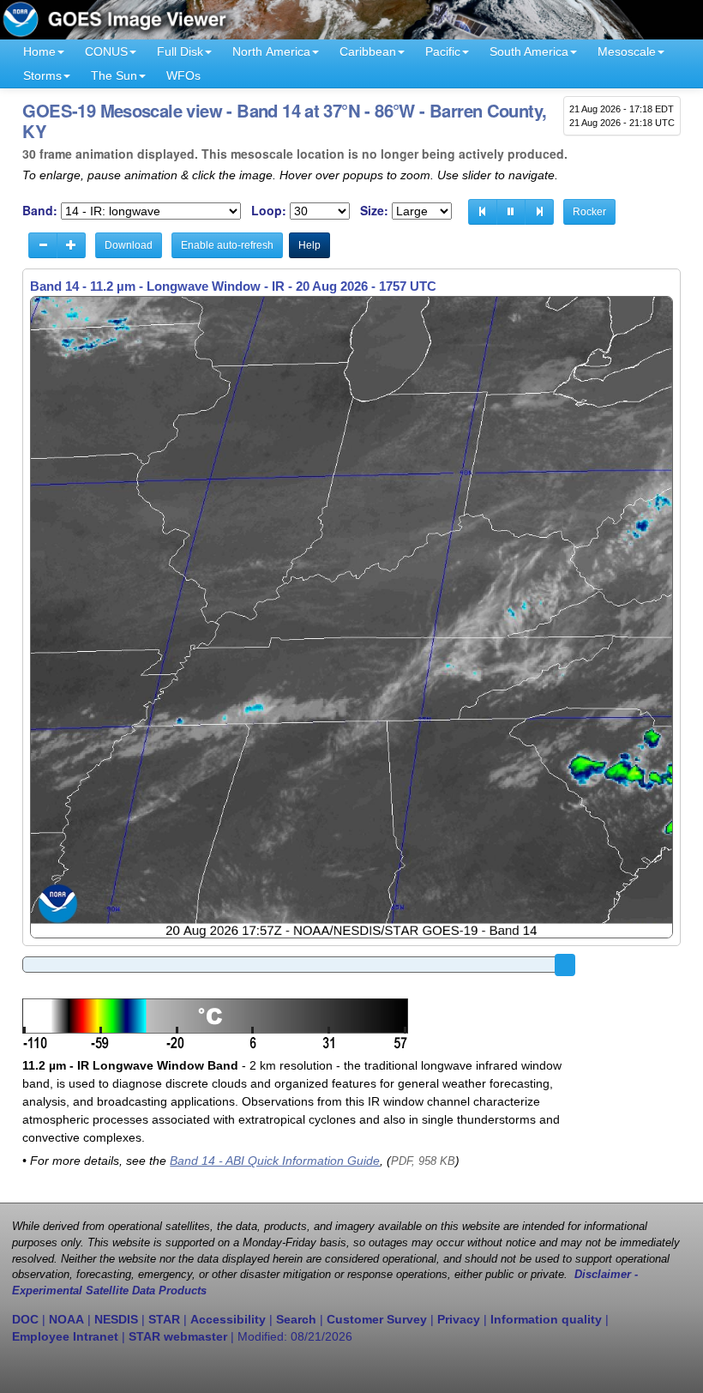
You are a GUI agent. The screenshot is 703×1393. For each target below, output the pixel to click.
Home (39, 51)
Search (296, 1319)
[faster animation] (71, 245)
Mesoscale (627, 51)
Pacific (442, 51)
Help (309, 245)
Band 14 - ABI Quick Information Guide (275, 1160)
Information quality (546, 1319)
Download (129, 245)
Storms (42, 75)
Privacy (458, 1319)
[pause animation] (511, 212)
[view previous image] (482, 212)
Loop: (268, 210)
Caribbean (367, 51)
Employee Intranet (65, 1336)
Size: (374, 210)
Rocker (589, 212)
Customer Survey (377, 1319)
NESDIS (116, 1319)
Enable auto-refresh (227, 245)
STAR (164, 1319)
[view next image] (539, 212)
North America (271, 51)
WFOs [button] (183, 75)
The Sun (114, 75)
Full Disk (180, 51)
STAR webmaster (178, 1336)
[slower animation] (42, 245)
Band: (39, 210)
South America (529, 51)
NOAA (66, 1319)
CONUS (106, 51)
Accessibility (228, 1319)
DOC (25, 1319)
